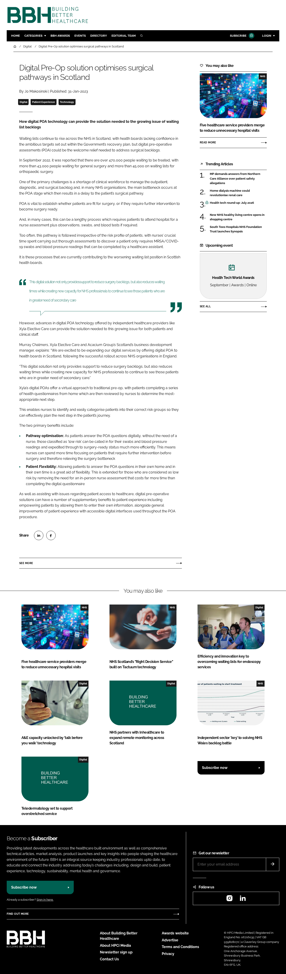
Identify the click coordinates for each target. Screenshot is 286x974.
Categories (33, 35)
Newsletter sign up (116, 952)
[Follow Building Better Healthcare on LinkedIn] (242, 900)
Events (80, 35)
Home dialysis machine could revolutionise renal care (230, 193)
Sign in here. (45, 899)
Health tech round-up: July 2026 (232, 203)
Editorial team (123, 35)
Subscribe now (214, 768)
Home (15, 35)
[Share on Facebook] (51, 535)
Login (266, 35)
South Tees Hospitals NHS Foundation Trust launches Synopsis (236, 229)
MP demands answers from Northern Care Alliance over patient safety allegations (235, 178)
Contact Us (109, 959)
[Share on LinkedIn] (38, 535)
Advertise (170, 940)
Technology (67, 102)
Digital (23, 102)
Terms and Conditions (180, 947)
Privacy (168, 954)
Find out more (18, 913)
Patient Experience (43, 102)
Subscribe (238, 35)
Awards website (175, 933)
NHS (262, 76)
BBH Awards (60, 35)
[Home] (15, 46)
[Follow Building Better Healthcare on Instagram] (229, 900)
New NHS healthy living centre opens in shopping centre (237, 217)
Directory (98, 35)
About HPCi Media (115, 945)
